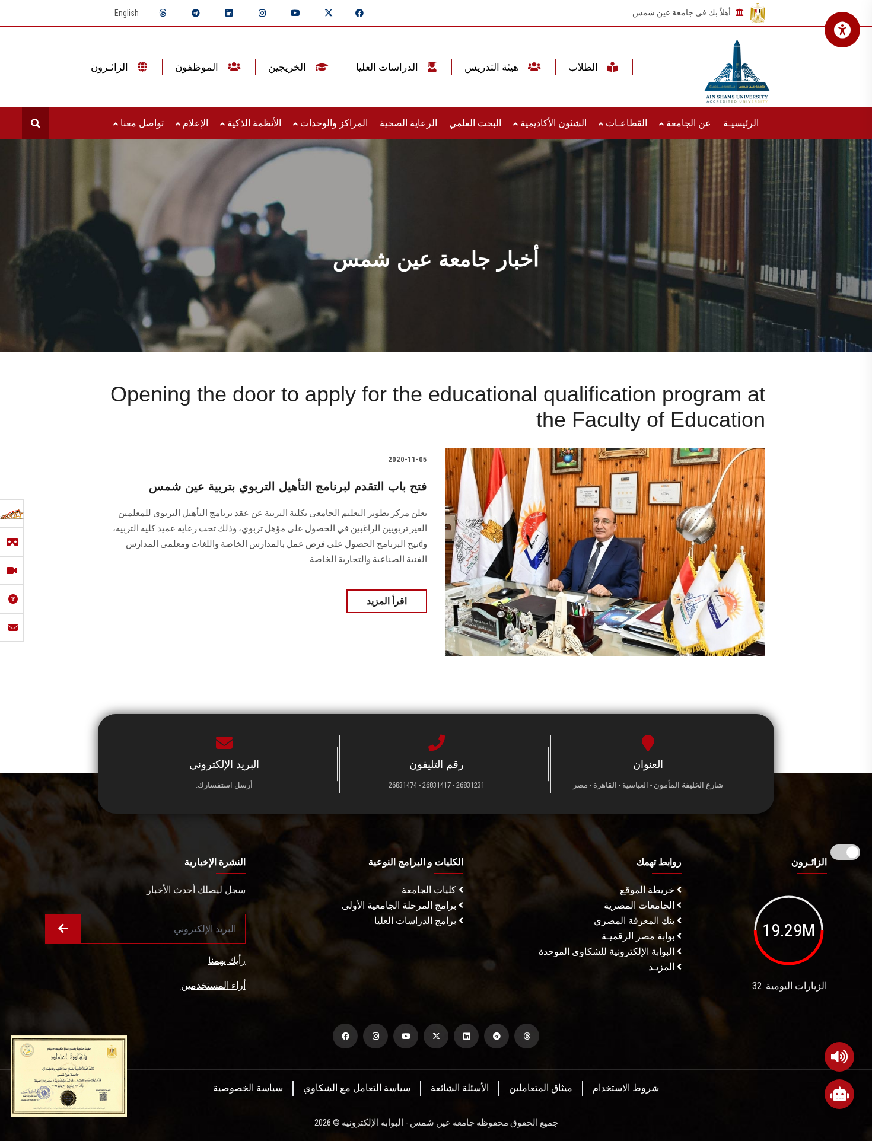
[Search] (35, 123)
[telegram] (196, 13)
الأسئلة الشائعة (460, 1088)
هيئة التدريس (492, 67)
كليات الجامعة (430, 889)
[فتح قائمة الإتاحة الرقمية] (842, 29)
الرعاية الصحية (408, 123)
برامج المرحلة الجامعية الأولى (400, 905)
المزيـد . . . (656, 967)
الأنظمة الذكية (253, 123)
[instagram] (262, 13)
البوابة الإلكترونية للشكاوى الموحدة (608, 951)
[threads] (162, 13)
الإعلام (194, 123)
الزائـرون (111, 67)
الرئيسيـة (741, 123)
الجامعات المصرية (640, 905)
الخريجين (288, 67)
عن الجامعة (687, 123)
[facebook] (359, 13)
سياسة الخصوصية (248, 1088)
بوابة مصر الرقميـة (639, 936)
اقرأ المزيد (387, 601)
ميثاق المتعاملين (540, 1088)
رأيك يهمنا (227, 960)
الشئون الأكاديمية (552, 123)
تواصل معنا (141, 123)
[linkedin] (229, 13)
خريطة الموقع (648, 889)
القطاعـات (625, 123)
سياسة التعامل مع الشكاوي (356, 1088)
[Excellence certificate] (69, 1075)
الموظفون (198, 67)
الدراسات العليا (388, 67)
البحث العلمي (475, 123)
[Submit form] (63, 929)
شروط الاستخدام (626, 1088)
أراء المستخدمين (213, 985)
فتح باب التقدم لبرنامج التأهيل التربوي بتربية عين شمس (288, 486)
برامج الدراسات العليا (416, 920)
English (126, 13)
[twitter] (329, 13)
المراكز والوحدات (333, 123)
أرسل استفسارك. (224, 784)
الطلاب (584, 67)
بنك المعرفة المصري (635, 920)
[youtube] (295, 13)
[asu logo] (737, 67)
